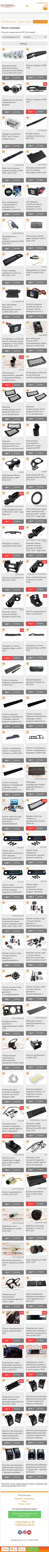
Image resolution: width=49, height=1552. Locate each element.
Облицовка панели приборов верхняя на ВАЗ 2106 (35, 1023)
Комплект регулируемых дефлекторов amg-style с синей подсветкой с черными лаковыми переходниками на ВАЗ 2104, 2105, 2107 (13, 1435)
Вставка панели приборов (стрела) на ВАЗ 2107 (35, 135)
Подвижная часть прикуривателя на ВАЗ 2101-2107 (11, 1228)
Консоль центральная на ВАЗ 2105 (35, 1056)
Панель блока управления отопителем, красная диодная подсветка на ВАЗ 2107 (35, 854)
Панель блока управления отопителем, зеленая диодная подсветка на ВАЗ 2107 (13, 888)
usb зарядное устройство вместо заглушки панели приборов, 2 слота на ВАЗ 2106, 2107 (34, 206)
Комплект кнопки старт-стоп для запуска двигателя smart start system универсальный (36, 956)
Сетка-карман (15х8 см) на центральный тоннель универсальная (36, 374)
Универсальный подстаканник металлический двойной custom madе (12, 1298)
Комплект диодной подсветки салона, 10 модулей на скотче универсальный (35, 1092)
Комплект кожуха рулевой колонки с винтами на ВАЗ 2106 (11, 614)
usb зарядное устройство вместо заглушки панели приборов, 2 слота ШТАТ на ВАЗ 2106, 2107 (13, 342)
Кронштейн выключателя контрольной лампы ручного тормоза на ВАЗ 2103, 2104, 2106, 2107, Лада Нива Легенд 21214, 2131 (13, 923)
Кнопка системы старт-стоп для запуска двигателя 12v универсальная (12, 990)
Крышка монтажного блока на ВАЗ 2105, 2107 (34, 1194)
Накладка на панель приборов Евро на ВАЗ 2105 (35, 647)
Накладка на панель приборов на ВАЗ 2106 (12, 544)
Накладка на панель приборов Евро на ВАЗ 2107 (12, 648)
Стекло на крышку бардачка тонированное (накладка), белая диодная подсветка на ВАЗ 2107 (36, 718)
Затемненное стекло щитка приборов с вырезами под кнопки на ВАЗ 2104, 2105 (12, 1400)
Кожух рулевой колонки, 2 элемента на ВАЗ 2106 (36, 579)
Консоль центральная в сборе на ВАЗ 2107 (36, 612)
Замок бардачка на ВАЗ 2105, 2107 (36, 1261)
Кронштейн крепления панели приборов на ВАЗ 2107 (13, 1262)
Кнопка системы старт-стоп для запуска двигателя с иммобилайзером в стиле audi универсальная (36, 991)
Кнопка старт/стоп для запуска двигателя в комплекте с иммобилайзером (11, 820)
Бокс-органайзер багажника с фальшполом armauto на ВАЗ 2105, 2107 (11, 308)
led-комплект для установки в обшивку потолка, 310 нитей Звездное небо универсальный (11, 1093)
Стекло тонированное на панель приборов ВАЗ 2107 (12, 1330)
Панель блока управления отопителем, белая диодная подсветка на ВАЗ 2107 (34, 888)
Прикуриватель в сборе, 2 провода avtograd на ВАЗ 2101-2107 (13, 240)
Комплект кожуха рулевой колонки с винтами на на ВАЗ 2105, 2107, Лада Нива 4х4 (36, 547)
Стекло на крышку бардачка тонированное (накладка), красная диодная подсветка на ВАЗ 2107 (12, 718)
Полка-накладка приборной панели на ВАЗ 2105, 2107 (11, 272)
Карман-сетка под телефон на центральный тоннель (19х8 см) (35, 819)
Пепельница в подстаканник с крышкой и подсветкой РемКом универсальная (12, 376)
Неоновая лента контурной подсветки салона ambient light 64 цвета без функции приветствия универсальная (36, 1161)
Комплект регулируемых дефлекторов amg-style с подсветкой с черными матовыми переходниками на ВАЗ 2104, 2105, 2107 (36, 1468)
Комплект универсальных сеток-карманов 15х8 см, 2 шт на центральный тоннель (11, 411)
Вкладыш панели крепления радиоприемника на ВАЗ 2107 (12, 1025)
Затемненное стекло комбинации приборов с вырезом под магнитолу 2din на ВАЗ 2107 (12, 1366)
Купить (17, 78)
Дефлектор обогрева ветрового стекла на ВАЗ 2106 (35, 1228)
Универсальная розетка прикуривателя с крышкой (12, 102)
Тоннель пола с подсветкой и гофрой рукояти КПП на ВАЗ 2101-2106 (11, 1161)
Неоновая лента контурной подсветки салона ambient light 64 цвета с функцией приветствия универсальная (12, 1128)
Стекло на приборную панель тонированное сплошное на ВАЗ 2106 (12, 750)
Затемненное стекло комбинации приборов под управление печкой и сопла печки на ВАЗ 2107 (36, 1366)
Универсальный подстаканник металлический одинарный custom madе (13, 1059)
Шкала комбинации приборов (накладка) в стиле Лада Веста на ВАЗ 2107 (35, 1297)
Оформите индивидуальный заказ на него (24, 1514)
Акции (24, 1501)
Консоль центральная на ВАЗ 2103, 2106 (12, 579)
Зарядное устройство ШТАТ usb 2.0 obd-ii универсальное (11, 136)
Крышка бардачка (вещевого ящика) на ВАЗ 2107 (35, 682)
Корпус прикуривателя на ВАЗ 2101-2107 (11, 1193)
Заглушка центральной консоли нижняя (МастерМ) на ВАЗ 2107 (36, 170)
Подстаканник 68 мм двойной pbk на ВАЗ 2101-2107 (11, 477)
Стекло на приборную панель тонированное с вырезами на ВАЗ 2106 (36, 750)
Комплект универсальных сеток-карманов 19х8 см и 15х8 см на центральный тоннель (12, 445)
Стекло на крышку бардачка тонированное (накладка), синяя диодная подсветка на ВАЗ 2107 (12, 786)
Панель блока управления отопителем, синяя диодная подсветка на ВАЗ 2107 (13, 854)
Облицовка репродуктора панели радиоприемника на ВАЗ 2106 (35, 785)
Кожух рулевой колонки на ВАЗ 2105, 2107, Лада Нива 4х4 (12, 511)
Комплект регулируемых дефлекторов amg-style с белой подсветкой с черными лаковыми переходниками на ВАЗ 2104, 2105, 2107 (36, 1400)
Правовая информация (25, 1498)
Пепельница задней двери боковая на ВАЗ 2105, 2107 (35, 238)
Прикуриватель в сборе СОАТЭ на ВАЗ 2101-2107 (36, 272)
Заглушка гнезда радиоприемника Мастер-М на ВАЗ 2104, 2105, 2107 (36, 1127)
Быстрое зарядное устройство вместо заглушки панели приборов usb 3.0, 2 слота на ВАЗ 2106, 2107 (34, 308)
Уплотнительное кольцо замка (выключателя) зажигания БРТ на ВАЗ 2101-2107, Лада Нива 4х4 (36, 513)
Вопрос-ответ (24, 1504)
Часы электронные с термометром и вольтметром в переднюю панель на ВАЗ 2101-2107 (11, 206)
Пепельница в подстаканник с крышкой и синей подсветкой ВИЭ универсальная (33, 445)
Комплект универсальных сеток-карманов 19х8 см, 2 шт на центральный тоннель (35, 410)
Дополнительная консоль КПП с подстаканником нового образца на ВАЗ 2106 (36, 342)
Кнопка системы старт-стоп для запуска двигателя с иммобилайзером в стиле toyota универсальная (36, 922)
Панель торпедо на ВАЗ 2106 (36, 66)
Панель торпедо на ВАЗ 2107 (36, 100)
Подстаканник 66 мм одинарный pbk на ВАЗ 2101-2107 (36, 477)
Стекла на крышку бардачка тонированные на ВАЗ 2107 (12, 682)
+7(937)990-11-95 (24, 1522)
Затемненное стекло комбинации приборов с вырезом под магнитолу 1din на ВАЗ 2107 (36, 1331)
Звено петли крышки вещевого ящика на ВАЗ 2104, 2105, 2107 (12, 170)
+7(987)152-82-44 (25, 1525)
